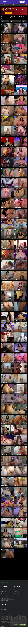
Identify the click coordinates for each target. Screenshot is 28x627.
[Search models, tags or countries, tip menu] (26, 5)
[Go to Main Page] (8, 1)
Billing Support (4, 609)
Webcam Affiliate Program (19, 593)
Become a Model (17, 589)
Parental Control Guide (5, 598)
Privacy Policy (4, 589)
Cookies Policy (4, 596)
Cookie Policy (18, 622)
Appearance (6, 21)
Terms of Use (3, 591)
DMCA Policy (3, 593)
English (22, 582)
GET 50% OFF (8, 12)
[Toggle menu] (1, 2)
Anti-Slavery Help (4, 600)
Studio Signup (17, 591)
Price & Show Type (16, 21)
